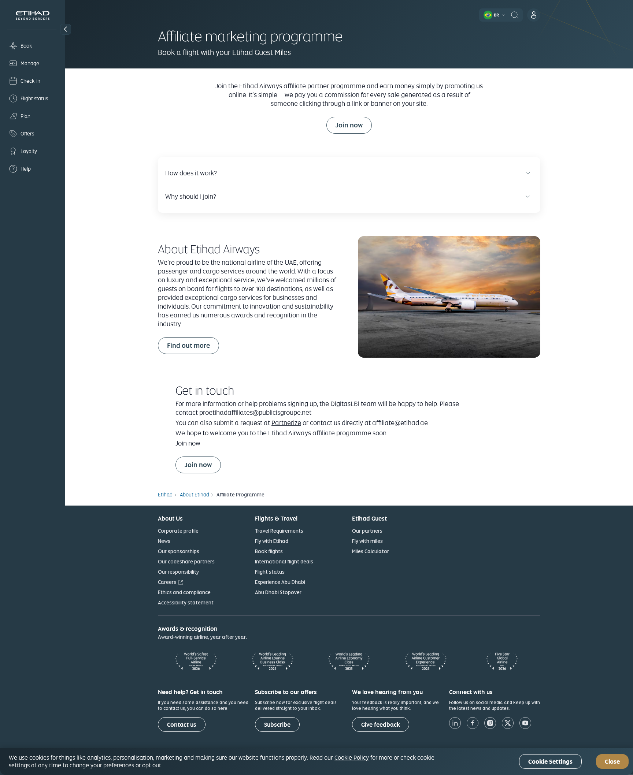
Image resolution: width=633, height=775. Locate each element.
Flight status (270, 572)
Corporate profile (178, 531)
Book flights (269, 551)
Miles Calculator (370, 551)
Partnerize (286, 422)
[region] (316, 761)
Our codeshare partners (186, 561)
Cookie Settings (550, 761)
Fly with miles (367, 541)
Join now (354, 124)
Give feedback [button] (380, 725)
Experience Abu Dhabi (280, 582)
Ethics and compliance (184, 592)
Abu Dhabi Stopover (278, 592)
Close (612, 761)
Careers (167, 582)
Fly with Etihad (271, 541)
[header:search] (514, 14)
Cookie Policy (351, 757)
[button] (65, 29)
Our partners (367, 531)
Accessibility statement (186, 602)
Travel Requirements (279, 531)
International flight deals (284, 561)
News (164, 541)
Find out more (188, 345)
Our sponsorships (178, 551)
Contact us (181, 725)
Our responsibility (178, 572)
